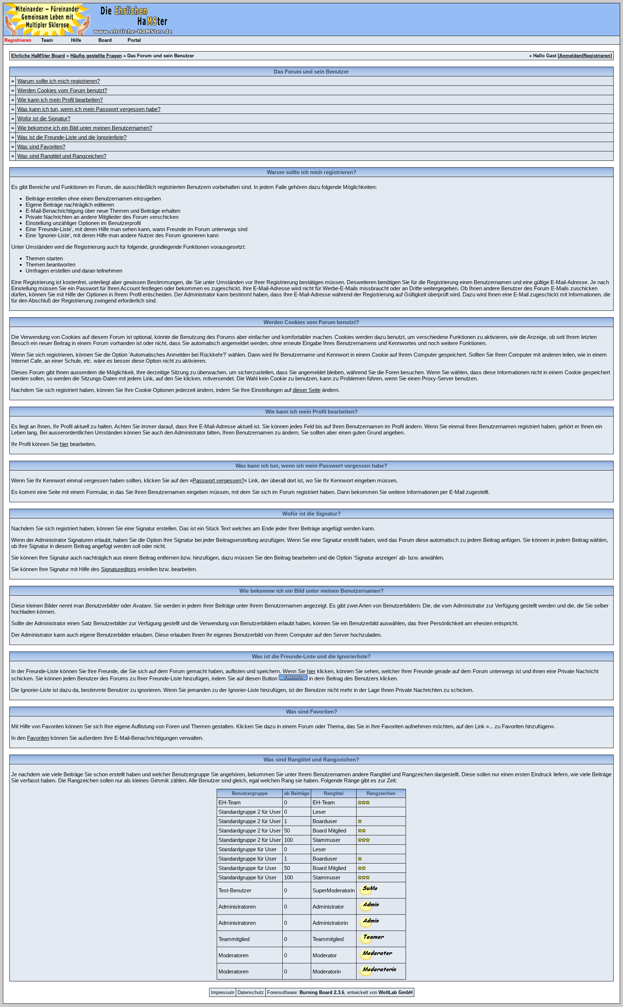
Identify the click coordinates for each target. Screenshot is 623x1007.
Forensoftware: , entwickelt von (339, 992)
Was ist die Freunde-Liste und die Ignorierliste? (72, 137)
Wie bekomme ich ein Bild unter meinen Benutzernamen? (84, 128)
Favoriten (38, 738)
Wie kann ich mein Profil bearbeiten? (60, 100)
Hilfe (76, 40)
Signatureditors (118, 569)
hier (64, 444)
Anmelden (570, 55)
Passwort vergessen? (218, 480)
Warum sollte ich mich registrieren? (58, 81)
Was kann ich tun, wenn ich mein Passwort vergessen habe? (88, 109)
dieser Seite (307, 390)
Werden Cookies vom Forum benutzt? (62, 90)
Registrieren (17, 40)
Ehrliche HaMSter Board (38, 55)
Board (105, 40)
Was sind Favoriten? (41, 146)
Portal (134, 40)
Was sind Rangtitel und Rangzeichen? (61, 156)
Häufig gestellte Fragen (96, 55)
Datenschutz (251, 992)
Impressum (222, 992)
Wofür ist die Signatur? (43, 118)
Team (47, 40)
